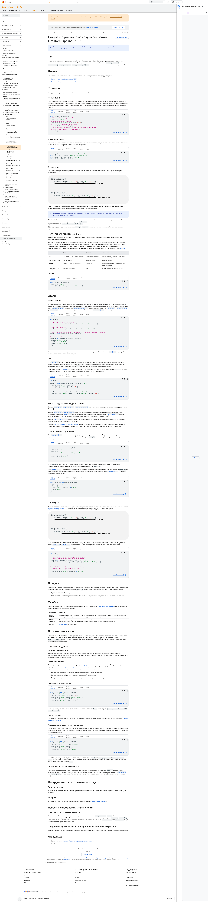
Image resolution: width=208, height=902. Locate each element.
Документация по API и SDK (31, 875)
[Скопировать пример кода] (127, 114)
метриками (98, 801)
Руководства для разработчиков (32, 872)
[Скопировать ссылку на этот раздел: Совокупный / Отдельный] (75, 432)
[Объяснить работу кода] (122, 114)
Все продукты (83, 892)
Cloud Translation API (92, 27)
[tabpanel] (88, 124)
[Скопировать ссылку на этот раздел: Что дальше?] (65, 837)
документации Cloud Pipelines (61, 49)
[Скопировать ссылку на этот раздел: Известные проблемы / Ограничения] (94, 808)
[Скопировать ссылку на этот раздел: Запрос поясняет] (67, 787)
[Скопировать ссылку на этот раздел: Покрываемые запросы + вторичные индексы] (84, 725)
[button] (9, 25)
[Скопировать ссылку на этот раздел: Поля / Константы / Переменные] (82, 234)
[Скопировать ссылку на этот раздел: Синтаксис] (63, 89)
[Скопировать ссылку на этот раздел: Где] (53, 359)
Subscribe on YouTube (80, 880)
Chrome (52, 892)
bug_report (203, 7)
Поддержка (79, 2)
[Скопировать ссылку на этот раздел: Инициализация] (66, 139)
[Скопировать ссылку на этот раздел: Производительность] (76, 632)
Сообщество (66, 2)
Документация (53, 2)
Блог (185, 2)
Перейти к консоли (195, 2)
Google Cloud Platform (70, 892)
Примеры (69, 10)
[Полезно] (125, 33)
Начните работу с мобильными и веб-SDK (64, 79)
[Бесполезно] (127, 33)
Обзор (4, 10)
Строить (19, 2)
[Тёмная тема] (124, 114)
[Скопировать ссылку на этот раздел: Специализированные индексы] (82, 812)
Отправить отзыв (122, 37)
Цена (45, 2)
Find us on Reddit (79, 875)
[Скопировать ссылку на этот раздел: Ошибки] (59, 602)
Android (44, 892)
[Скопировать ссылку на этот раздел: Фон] (54, 57)
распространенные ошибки (106, 607)
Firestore (20, 7)
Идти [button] (87, 111)
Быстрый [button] (60, 111)
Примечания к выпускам (132, 880)
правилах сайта (67, 859)
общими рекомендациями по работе (74, 667)
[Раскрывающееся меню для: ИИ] (27, 10)
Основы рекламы (13, 10)
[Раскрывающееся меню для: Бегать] (32, 2)
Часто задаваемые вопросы (133, 885)
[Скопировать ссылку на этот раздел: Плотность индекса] (65, 715)
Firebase (50, 33)
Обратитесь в (63, 624)
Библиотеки (27, 880)
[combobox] (157, 1)
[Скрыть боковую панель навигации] (19, 899)
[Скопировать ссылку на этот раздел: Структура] (60, 167)
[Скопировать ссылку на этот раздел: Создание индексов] (70, 647)
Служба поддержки (131, 872)
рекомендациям (65, 669)
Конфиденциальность (43, 898)
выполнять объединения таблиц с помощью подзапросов (77, 844)
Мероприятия (78, 883)
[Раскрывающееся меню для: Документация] (60, 2)
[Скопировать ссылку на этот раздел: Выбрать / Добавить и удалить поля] (85, 404)
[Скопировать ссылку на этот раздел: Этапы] (57, 296)
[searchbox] (11, 15)
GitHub (25, 883)
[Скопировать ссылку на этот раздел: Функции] (60, 503)
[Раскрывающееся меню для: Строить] (23, 2)
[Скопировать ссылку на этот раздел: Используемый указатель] (69, 650)
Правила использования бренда (134, 883)
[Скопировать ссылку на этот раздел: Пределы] (60, 583)
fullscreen (205, 7)
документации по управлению (93, 665)
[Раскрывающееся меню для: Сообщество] (72, 2)
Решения (38, 2)
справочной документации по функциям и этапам (78, 841)
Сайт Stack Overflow (131, 875)
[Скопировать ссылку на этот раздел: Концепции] (61, 98)
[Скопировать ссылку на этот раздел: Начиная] (60, 72)
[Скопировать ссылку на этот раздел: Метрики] (59, 798)
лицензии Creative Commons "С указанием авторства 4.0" (95, 858)
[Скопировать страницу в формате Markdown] (80, 41)
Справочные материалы (56, 10)
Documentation (8, 7)
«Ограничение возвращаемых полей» (66, 424)
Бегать (28, 2)
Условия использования (30, 898)
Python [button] (81, 111)
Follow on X (78, 877)
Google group (129, 877)
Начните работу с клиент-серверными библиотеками (67, 82)
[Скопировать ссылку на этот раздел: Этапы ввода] (62, 301)
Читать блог (78, 872)
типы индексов (90, 816)
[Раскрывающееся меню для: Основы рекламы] (20, 10)
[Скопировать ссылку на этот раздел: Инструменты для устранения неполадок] (100, 783)
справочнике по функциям (56, 509)
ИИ (24, 10)
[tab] (52, 111)
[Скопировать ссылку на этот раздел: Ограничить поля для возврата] (81, 767)
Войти (204, 2)
